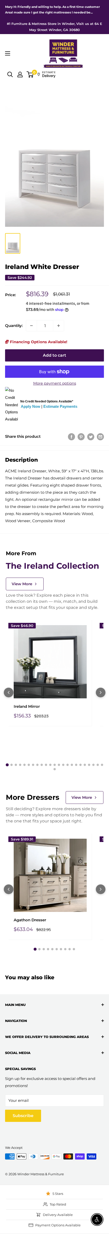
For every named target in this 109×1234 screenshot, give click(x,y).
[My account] (20, 74)
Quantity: (14, 325)
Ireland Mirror (27, 706)
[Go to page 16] (72, 765)
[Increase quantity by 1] (58, 325)
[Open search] (10, 74)
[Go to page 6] (29, 765)
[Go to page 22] (98, 765)
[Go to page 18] (80, 765)
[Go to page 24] (54, 769)
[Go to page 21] (93, 765)
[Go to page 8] (37, 765)
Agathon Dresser (30, 919)
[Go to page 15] (67, 765)
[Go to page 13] (59, 765)
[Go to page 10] (46, 765)
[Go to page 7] (33, 765)
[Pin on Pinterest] (81, 436)
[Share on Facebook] (71, 436)
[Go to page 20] (89, 765)
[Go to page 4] (20, 765)
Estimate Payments (60, 406)
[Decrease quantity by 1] (31, 325)
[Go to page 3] (16, 765)
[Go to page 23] (102, 765)
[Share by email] (100, 436)
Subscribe (23, 1115)
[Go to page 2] (11, 765)
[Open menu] (7, 53)
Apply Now (30, 406)
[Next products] (100, 692)
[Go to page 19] (85, 765)
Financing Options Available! (38, 341)
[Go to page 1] (7, 764)
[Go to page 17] (76, 765)
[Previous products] (8, 692)
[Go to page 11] (50, 765)
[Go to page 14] (63, 765)
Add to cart (54, 355)
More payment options (54, 383)
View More (22, 583)
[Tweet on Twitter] (90, 436)
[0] (30, 74)
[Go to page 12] (54, 765)
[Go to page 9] (42, 765)
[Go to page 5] (24, 765)
